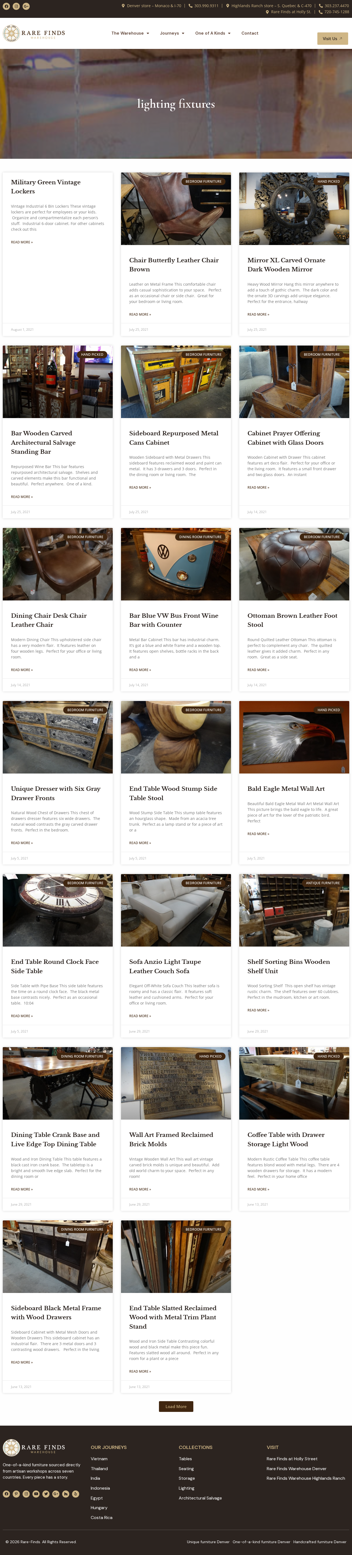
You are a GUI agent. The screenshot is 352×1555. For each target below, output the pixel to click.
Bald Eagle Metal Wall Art (286, 788)
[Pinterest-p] (16, 1494)
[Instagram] (16, 6)
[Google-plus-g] (26, 6)
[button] (337, 27)
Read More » (22, 242)
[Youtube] (36, 1494)
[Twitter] (46, 1494)
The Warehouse (127, 33)
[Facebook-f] (6, 6)
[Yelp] (75, 1494)
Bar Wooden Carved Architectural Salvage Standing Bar (43, 442)
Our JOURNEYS (109, 1447)
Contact (249, 33)
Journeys (169, 33)
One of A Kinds (210, 33)
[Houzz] (65, 1494)
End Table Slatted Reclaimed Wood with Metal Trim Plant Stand (173, 1317)
